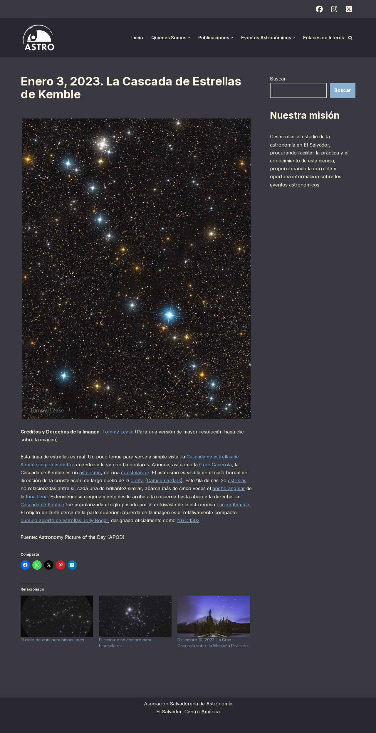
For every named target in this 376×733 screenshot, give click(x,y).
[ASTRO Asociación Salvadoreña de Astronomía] (38, 37)
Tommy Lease (117, 432)
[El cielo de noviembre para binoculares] (135, 616)
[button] (189, 38)
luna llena (37, 497)
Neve (26, 725)
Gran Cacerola (215, 465)
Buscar (278, 79)
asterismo (90, 472)
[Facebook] (319, 9)
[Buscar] (350, 38)
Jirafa (137, 480)
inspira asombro (56, 465)
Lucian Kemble (232, 504)
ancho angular (228, 488)
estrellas (237, 480)
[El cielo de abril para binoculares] (57, 616)
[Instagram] (334, 9)
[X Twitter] (348, 9)
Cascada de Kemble (42, 504)
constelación (135, 472)
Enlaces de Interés (323, 38)
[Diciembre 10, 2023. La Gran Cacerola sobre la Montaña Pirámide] (213, 616)
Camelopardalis (164, 480)
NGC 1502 (188, 520)
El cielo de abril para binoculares (52, 639)
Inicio (137, 38)
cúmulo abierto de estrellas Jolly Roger (64, 520)
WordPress (92, 725)
